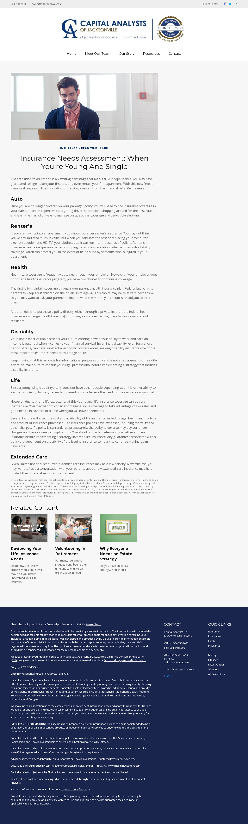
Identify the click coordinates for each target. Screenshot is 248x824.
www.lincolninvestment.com (124, 765)
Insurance (214, 645)
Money (212, 655)
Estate (212, 641)
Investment (214, 636)
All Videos (214, 669)
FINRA (97, 765)
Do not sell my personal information (125, 660)
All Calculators (216, 674)
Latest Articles (216, 664)
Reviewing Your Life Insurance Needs (26, 553)
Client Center (210, 4)
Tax (210, 650)
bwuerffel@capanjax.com (47, 4)
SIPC (104, 765)
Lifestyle (213, 660)
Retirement (214, 631)
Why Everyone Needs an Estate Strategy (116, 553)
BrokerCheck (93, 624)
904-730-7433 (18, 4)
